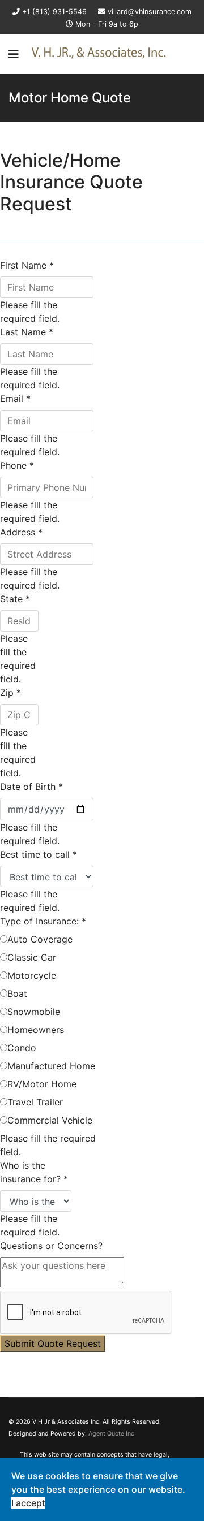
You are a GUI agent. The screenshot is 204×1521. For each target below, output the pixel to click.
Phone (17, 465)
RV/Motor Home (41, 1084)
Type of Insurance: (43, 921)
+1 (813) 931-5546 (54, 11)
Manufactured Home (51, 1065)
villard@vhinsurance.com (150, 11)
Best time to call (38, 854)
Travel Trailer (35, 1102)
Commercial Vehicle (49, 1120)
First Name (27, 265)
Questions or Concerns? (51, 1245)
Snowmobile (33, 1011)
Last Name (26, 332)
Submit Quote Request (53, 1343)
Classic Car (31, 957)
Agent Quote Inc (111, 1433)
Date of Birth (31, 786)
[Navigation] (13, 54)
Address (21, 532)
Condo (21, 1047)
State (15, 598)
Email (15, 398)
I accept (28, 1503)
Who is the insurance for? (34, 1172)
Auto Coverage (40, 939)
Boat (17, 993)
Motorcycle (31, 975)
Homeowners (35, 1029)
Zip (10, 692)
